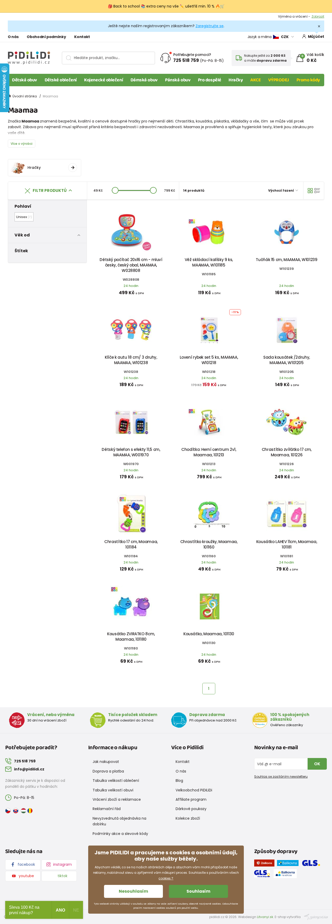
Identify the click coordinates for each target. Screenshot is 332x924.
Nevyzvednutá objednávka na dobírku (119, 821)
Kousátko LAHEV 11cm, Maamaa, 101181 (286, 544)
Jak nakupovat (106, 761)
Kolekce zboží (188, 818)
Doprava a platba (108, 771)
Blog (179, 780)
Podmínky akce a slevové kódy (120, 833)
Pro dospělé (209, 80)
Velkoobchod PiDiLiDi (194, 790)
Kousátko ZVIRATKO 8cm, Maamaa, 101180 (131, 636)
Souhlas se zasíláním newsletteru (281, 776)
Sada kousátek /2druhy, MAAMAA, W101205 (286, 360)
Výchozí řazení (281, 190)
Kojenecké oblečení (103, 80)
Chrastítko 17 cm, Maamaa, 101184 (131, 544)
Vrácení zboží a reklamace (117, 799)
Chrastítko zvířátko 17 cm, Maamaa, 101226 (287, 452)
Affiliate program (191, 799)
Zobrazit (318, 15)
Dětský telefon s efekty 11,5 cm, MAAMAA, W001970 (131, 452)
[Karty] (310, 190)
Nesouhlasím (133, 891)
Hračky (236, 80)
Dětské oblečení (61, 80)
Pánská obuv (177, 80)
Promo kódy (308, 80)
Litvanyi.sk (265, 917)
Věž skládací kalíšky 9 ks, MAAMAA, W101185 (209, 262)
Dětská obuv (24, 80)
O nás (13, 36)
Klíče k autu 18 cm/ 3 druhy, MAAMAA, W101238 (131, 360)
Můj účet (316, 36)
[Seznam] (317, 190)
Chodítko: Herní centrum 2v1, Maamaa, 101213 (208, 452)
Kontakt (82, 36)
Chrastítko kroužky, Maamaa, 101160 (209, 544)
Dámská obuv (144, 80)
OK (317, 764)
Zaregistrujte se (210, 25)
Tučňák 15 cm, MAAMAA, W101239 (286, 259)
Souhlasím (198, 891)
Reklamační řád (107, 808)
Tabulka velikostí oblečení (116, 780)
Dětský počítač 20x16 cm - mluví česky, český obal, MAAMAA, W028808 (131, 265)
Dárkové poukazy (191, 808)
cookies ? (165, 878)
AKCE (255, 80)
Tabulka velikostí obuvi (113, 790)
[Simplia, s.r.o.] (316, 916)
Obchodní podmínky (46, 36)
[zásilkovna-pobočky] (265, 864)
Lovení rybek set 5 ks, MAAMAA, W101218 (209, 360)
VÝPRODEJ (278, 80)
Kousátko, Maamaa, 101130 (208, 634)
